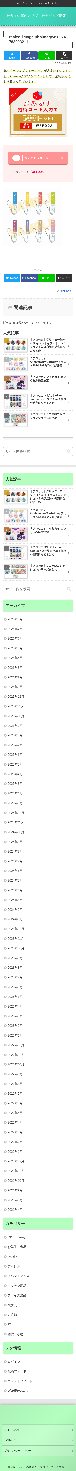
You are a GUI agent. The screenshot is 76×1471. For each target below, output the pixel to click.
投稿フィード (17, 1371)
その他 (12, 1256)
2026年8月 (15, 619)
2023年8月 (15, 967)
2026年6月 (15, 638)
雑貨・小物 (15, 1334)
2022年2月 (15, 1142)
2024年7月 (15, 861)
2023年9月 (15, 958)
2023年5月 (15, 996)
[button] (68, 451)
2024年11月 (16, 822)
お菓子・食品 (17, 1247)
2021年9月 (15, 1190)
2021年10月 (16, 1180)
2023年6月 (15, 987)
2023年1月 (15, 1035)
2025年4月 (15, 774)
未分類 (12, 1314)
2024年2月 (15, 909)
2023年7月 (15, 977)
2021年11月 (16, 1171)
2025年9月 (15, 725)
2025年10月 (16, 716)
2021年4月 (15, 1209)
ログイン (14, 1361)
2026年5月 (15, 648)
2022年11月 (16, 1055)
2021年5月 (15, 1200)
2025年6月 (15, 754)
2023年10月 (16, 948)
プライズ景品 (17, 1295)
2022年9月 (15, 1074)
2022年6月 (15, 1103)
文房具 (12, 1305)
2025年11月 (16, 706)
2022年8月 (15, 1084)
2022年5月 (15, 1112)
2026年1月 (15, 687)
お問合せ (9, 1440)
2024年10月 (16, 832)
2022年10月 (16, 1064)
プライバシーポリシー (18, 1450)
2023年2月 (15, 1025)
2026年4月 (15, 658)
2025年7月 (15, 745)
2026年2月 (15, 677)
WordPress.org (18, 1390)
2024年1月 (15, 919)
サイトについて (13, 1429)
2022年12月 (16, 1045)
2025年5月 (15, 764)
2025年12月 (16, 696)
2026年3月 (15, 667)
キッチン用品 (17, 1285)
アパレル (14, 1266)
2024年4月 (15, 890)
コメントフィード (20, 1381)
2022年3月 (15, 1132)
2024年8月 (15, 851)
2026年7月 (15, 629)
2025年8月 (15, 735)
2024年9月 (15, 841)
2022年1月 (15, 1151)
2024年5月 (15, 880)
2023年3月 (15, 1016)
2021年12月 (16, 1161)
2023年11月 (16, 938)
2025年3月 (15, 783)
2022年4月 (15, 1122)
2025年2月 (15, 793)
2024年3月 (15, 900)
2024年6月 (15, 870)
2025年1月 (15, 803)
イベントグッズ (18, 1276)
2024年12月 (16, 813)
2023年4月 (15, 1006)
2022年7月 (15, 1093)
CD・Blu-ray (16, 1237)
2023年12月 (16, 929)
